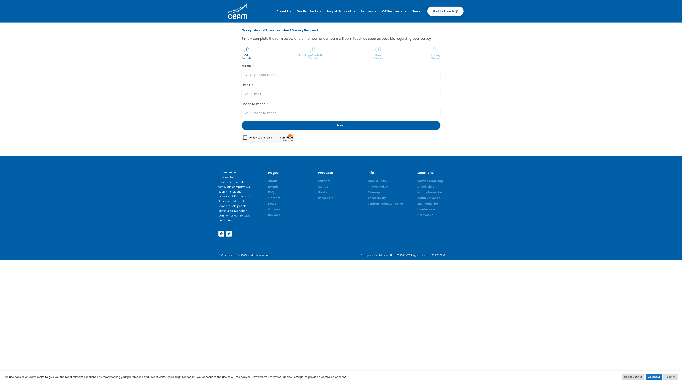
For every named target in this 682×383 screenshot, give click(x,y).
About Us (283, 11)
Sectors (367, 11)
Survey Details (435, 57)
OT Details (246, 57)
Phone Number (254, 104)
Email (246, 85)
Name (247, 65)
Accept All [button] (654, 377)
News (416, 11)
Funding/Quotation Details (312, 57)
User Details (378, 57)
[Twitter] (229, 234)
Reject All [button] (670, 377)
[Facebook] (221, 234)
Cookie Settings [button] (633, 377)
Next (341, 125)
